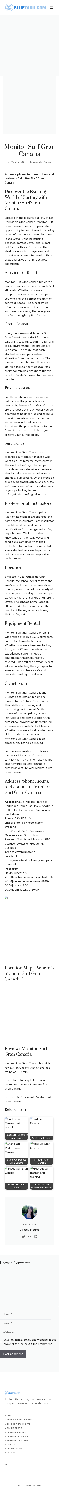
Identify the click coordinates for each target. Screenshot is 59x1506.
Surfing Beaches (16, 1432)
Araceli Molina (42, 162)
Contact (12, 1444)
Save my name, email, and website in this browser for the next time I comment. (29, 1342)
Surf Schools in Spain (19, 1420)
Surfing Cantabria (17, 1440)
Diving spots (14, 1428)
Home (10, 1416)
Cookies (11, 1453)
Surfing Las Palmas (18, 1436)
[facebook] (6, 1465)
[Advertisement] (29, 45)
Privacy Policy (15, 1449)
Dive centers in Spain (19, 1424)
